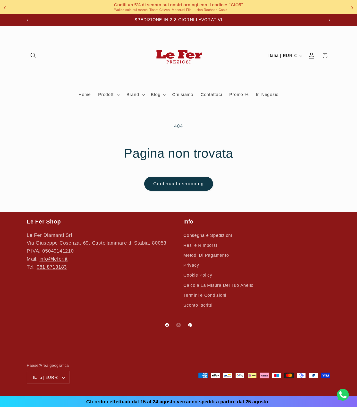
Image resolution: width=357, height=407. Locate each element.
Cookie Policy (197, 275)
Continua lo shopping (178, 183)
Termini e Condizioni (204, 295)
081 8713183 (52, 267)
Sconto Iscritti (197, 305)
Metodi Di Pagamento (206, 255)
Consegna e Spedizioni (207, 235)
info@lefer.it (54, 259)
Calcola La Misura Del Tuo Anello (218, 285)
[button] (33, 55)
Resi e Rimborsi (200, 245)
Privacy (191, 265)
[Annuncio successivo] (329, 20)
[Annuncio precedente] (27, 20)
